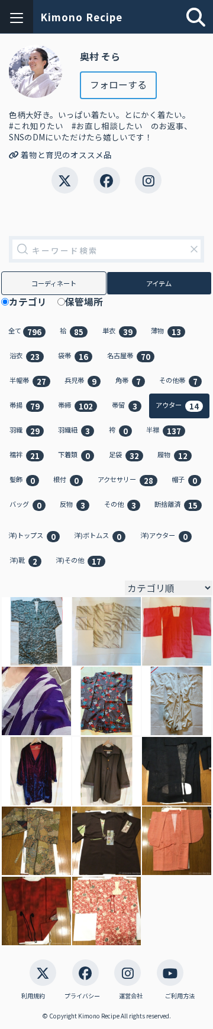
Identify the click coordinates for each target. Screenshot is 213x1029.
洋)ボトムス (97, 536)
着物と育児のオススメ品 (65, 154)
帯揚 (24, 405)
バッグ (25, 504)
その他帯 (178, 380)
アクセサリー (125, 480)
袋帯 (73, 356)
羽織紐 (74, 430)
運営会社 (131, 996)
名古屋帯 (128, 356)
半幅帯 (27, 380)
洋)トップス (32, 536)
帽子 (184, 480)
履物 (172, 455)
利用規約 (33, 996)
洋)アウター (164, 536)
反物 (72, 504)
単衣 (117, 331)
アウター (177, 405)
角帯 (128, 380)
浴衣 (24, 356)
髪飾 (22, 480)
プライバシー (82, 996)
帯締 (75, 405)
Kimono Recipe (81, 16)
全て (24, 331)
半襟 (163, 430)
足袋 (124, 455)
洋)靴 (23, 560)
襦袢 (24, 455)
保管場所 (88, 302)
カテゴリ (32, 302)
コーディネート (53, 283)
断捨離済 (176, 504)
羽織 (24, 430)
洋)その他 (78, 560)
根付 (66, 480)
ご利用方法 (180, 996)
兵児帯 (80, 380)
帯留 (124, 405)
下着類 (74, 455)
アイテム (159, 283)
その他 (120, 504)
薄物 (166, 331)
